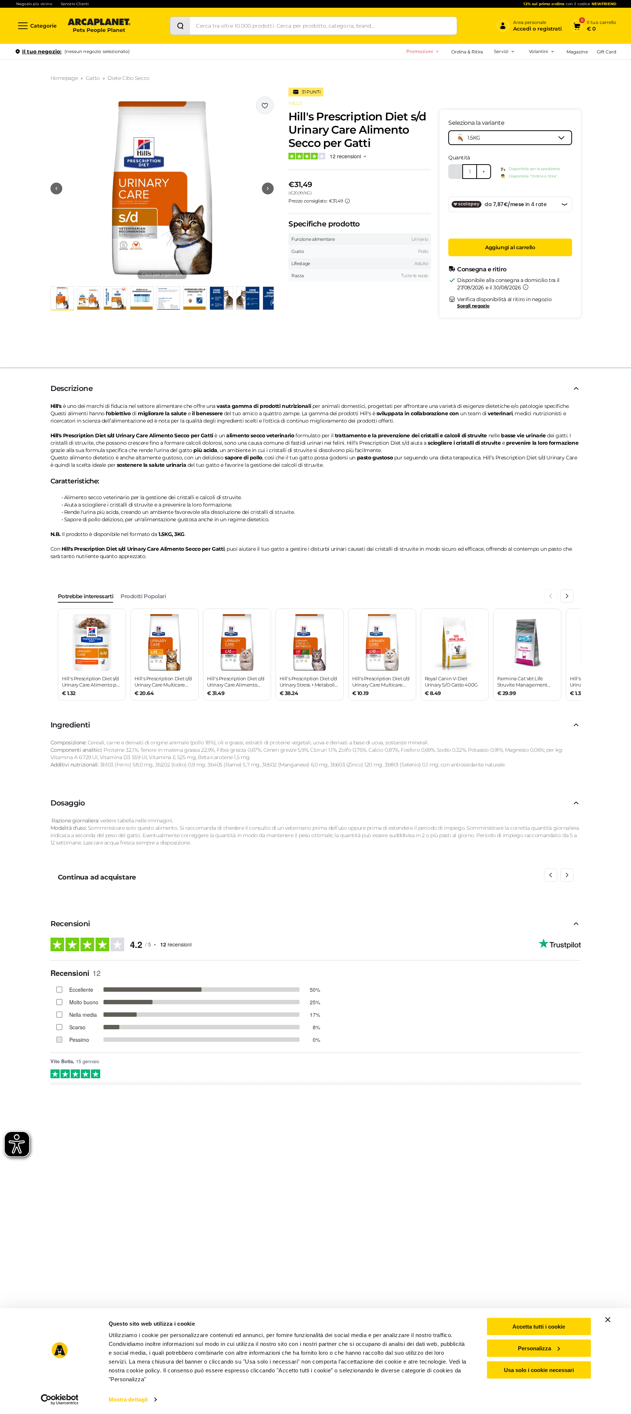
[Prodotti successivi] (567, 875)
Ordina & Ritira (467, 51)
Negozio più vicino (34, 3)
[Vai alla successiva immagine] (268, 188)
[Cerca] (180, 26)
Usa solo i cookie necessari (539, 1370)
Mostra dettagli (128, 1399)
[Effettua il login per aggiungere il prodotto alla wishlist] (265, 105)
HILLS (295, 103)
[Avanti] (567, 596)
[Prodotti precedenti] (550, 875)
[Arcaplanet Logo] (99, 25)
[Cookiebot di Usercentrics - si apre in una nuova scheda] (59, 1399)
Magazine (577, 51)
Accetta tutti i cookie (538, 1326)
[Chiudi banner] (607, 1319)
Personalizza (534, 1348)
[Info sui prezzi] (347, 201)
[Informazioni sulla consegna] (526, 287)
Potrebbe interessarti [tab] (85, 596)
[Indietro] (550, 596)
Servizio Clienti (75, 3)
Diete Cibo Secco (128, 78)
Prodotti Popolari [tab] (143, 596)
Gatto (93, 78)
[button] (162, 188)
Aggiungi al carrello (510, 247)
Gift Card (606, 51)
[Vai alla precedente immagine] (56, 188)
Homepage (64, 78)
